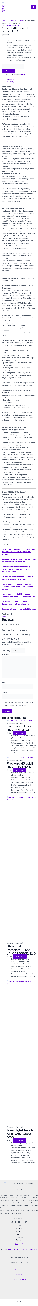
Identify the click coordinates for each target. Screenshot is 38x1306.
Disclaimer (19, 1274)
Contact (19, 1240)
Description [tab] (11, 79)
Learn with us (19, 1237)
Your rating (6, 651)
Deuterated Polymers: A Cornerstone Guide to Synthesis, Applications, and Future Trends (19, 551)
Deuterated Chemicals (16, 21)
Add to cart (9, 71)
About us (19, 1228)
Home (4, 21)
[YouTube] (15, 1222)
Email (4, 693)
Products (19, 1234)
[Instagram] (22, 1222)
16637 (4, 616)
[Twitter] (26, 1222)
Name (4, 683)
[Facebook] (19, 1222)
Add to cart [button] (19, 733)
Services (19, 1231)
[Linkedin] (12, 1222)
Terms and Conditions (19, 1279)
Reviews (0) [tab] (11, 82)
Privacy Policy (19, 1270)
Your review (7, 654)
